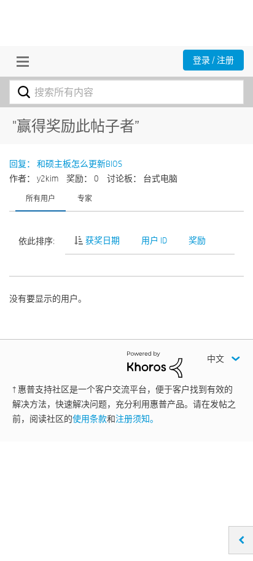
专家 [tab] (84, 198)
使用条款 (89, 418)
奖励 (197, 240)
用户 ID (154, 240)
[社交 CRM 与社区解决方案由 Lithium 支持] (154, 363)
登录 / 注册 (213, 60)
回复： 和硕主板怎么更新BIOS (65, 163)
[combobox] (126, 92)
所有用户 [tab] (40, 198)
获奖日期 (102, 240)
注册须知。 (136, 418)
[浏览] (19, 61)
